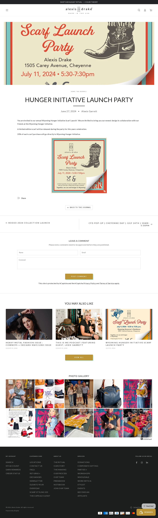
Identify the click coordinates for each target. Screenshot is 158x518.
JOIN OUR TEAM (61, 488)
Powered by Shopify (12, 511)
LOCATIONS (35, 462)
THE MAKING (60, 469)
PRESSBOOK (59, 481)
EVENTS (81, 488)
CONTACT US (36, 466)
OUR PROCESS (60, 473)
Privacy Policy (90, 283)
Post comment (79, 276)
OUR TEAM (59, 477)
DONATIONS (84, 462)
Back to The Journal (80, 207)
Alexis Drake (16, 507)
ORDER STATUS (13, 473)
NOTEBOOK (59, 484)
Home (73, 91)
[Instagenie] (146, 439)
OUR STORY (59, 466)
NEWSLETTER (36, 481)
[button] (139, 10)
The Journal (81, 91)
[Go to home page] (79, 10)
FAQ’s (32, 469)
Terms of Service (107, 283)
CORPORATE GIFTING (88, 466)
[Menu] (7, 10)
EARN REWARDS (13, 469)
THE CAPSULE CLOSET (40, 496)
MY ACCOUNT (12, 466)
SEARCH (9, 462)
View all (79, 357)
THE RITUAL (59, 462)
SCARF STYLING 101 (39, 492)
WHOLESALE (83, 477)
